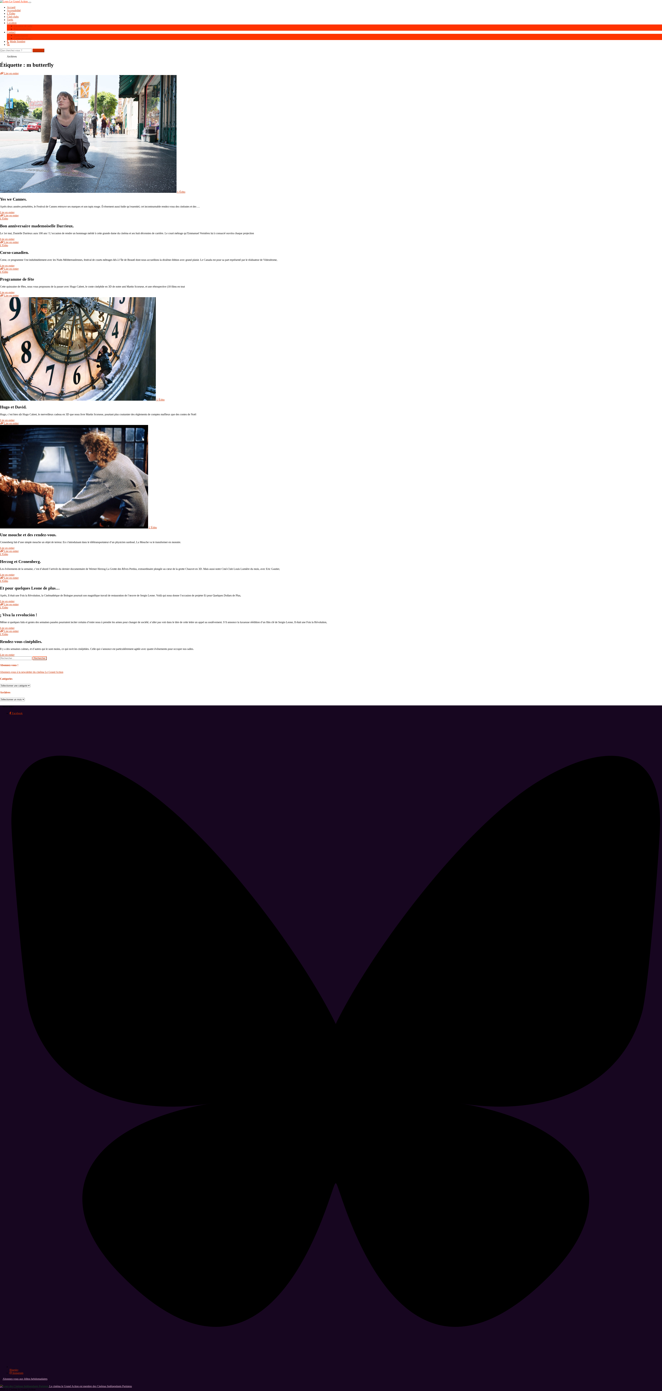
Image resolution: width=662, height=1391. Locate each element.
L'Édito (181, 191)
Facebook (17, 713)
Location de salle (23, 25)
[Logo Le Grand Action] (14, 1)
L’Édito (11, 13)
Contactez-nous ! (23, 38)
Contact (11, 32)
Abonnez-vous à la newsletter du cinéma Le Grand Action (31, 672)
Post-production (22, 29)
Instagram (17, 1373)
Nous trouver (21, 35)
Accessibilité (14, 10)
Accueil (11, 7)
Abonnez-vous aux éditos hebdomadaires (25, 1378)
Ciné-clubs (13, 16)
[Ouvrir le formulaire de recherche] (334, 44)
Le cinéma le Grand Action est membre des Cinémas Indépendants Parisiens (90, 1386)
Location (12, 22)
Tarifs (10, 19)
